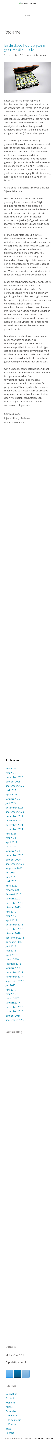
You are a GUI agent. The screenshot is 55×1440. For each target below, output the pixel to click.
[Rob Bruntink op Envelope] (26, 1374)
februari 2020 (13, 894)
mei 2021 (11, 837)
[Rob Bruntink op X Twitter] (9, 1374)
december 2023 (14, 807)
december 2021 (14, 825)
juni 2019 (11, 911)
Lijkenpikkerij (11, 418)
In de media (14, 1420)
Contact (10, 1432)
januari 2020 (13, 898)
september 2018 (15, 937)
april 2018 (11, 955)
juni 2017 (11, 989)
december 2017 (14, 972)
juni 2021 (11, 833)
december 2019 (14, 903)
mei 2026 (11, 773)
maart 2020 (12, 889)
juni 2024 (11, 803)
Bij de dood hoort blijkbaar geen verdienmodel (25, 47)
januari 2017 (13, 1002)
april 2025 (11, 794)
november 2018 (14, 929)
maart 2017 (12, 998)
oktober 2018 (13, 933)
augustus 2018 (14, 942)
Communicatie (12, 413)
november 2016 (14, 1011)
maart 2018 (12, 959)
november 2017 (14, 976)
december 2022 (14, 816)
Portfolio (10, 1398)
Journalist (11, 1394)
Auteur (9, 1406)
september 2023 (15, 811)
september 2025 (15, 785)
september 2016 (15, 1020)
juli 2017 (11, 985)
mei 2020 (11, 881)
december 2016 (14, 1007)
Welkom (10, 1402)
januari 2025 (13, 799)
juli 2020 (11, 872)
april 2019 (11, 920)
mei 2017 (11, 994)
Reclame (25, 418)
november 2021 (14, 829)
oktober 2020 (13, 859)
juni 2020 (11, 877)
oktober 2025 (13, 781)
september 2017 (15, 981)
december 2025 (14, 777)
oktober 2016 (13, 1015)
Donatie (12, 1415)
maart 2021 (12, 846)
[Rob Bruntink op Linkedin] (17, 1374)
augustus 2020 (14, 868)
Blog (8, 1428)
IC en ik (12, 1424)
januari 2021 (13, 851)
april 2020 (11, 885)
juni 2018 (11, 946)
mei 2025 (11, 790)
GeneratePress (45, 1438)
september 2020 (15, 863)
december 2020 (14, 855)
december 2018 (14, 924)
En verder (11, 1411)
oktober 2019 (13, 907)
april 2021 (11, 842)
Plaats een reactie (14, 422)
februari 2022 (13, 820)
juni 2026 (11, 768)
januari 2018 (13, 968)
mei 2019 (11, 916)
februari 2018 (13, 963)
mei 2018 (11, 950)
